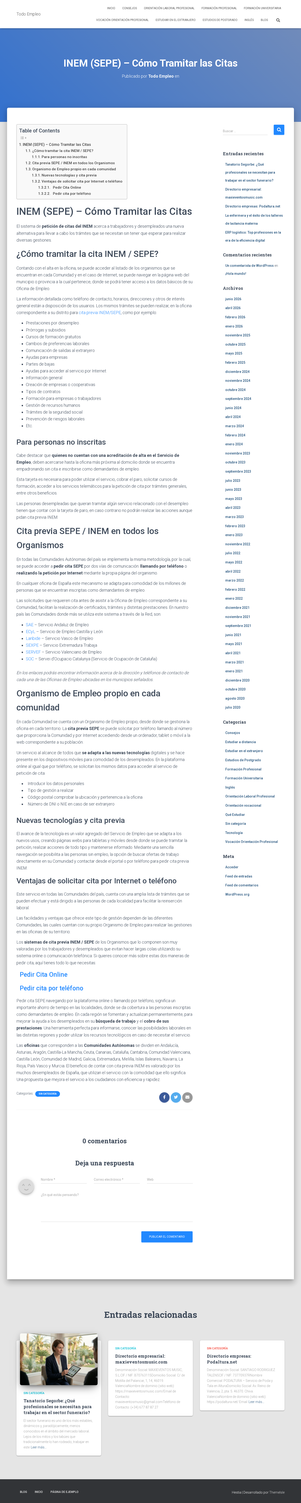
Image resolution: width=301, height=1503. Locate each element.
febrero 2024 (235, 435)
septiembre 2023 (238, 471)
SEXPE (32, 645)
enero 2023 (234, 535)
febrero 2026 (235, 317)
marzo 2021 (234, 662)
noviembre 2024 (237, 381)
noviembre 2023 (237, 453)
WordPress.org (237, 894)
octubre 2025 (235, 344)
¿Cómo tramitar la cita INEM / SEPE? (62, 151)
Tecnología (234, 833)
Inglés (249, 20)
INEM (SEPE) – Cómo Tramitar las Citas (57, 144)
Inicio (111, 8)
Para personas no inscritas (64, 157)
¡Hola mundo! (235, 273)
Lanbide (33, 638)
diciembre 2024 (237, 372)
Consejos (129, 8)
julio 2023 (232, 480)
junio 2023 (233, 489)
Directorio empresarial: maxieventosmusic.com (141, 1359)
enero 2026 (234, 326)
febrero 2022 (235, 589)
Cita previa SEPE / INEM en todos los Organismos (73, 163)
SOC (30, 658)
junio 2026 (233, 299)
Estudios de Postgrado (220, 20)
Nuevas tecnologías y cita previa (69, 175)
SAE (29, 624)
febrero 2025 (235, 362)
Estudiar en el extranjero (176, 20)
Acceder (231, 867)
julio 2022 (232, 553)
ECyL (30, 631)
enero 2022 (234, 598)
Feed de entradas (238, 876)
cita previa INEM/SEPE (100, 312)
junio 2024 (233, 408)
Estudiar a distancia (240, 742)
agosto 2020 (235, 698)
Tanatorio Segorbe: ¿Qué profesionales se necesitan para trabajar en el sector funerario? (250, 172)
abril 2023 (233, 508)
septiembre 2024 (238, 399)
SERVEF (33, 652)
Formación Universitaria (262, 8)
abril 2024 (233, 417)
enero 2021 (234, 671)
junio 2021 (233, 635)
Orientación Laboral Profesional (169, 8)
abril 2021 (233, 653)
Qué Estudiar (235, 815)
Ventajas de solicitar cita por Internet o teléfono (82, 181)
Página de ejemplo (65, 1492)
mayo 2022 (233, 562)
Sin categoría (48, 1093)
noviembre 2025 (237, 335)
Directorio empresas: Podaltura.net (252, 206)
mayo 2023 (233, 499)
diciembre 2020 (237, 680)
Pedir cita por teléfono (71, 193)
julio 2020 (232, 707)
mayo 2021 (233, 644)
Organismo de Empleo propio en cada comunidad (74, 169)
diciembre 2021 (237, 608)
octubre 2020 (235, 689)
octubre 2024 (235, 390)
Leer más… (39, 1447)
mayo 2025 (233, 353)
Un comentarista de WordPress (249, 265)
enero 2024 (234, 444)
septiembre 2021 (238, 626)
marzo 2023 (234, 517)
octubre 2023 (235, 462)
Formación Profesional (219, 8)
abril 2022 (233, 571)
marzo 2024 (234, 426)
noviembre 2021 (237, 617)
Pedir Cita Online (66, 187)
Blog (264, 20)
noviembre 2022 (237, 544)
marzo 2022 (234, 580)
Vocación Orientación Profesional (122, 20)
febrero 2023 (235, 526)
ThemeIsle (277, 1492)
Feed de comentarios (241, 885)
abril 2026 (233, 308)
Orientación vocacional (243, 805)
